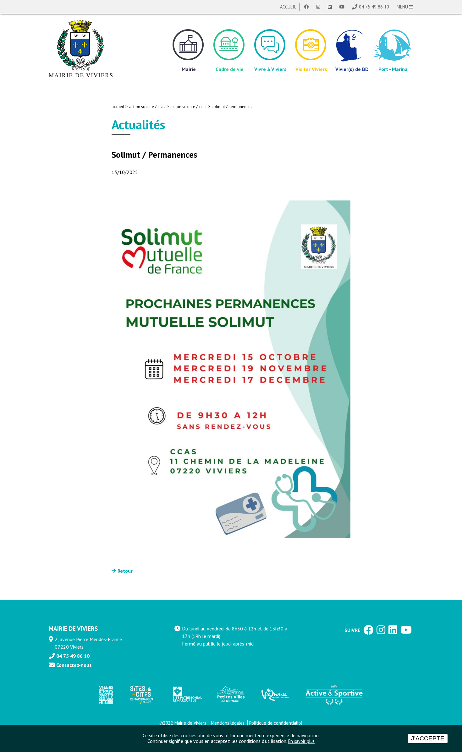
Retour (125, 571)
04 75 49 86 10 (374, 7)
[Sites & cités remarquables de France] (143, 694)
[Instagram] (318, 7)
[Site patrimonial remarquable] (187, 695)
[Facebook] (306, 7)
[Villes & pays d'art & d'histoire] (106, 695)
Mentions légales (228, 723)
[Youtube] (341, 7)
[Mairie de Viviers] (80, 49)
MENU (403, 7)
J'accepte (427, 738)
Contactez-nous (74, 665)
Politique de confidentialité (276, 723)
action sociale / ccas (147, 106)
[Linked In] (330, 7)
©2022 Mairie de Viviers (182, 723)
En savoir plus (301, 741)
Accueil (288, 7)
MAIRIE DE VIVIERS (73, 628)
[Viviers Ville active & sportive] (334, 694)
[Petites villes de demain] (231, 694)
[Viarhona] (275, 694)
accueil (118, 106)
